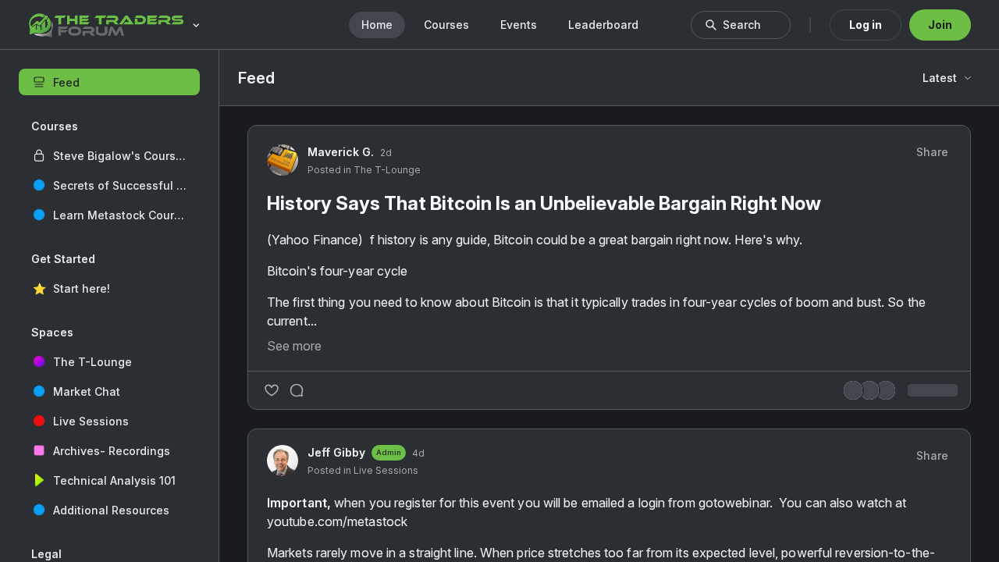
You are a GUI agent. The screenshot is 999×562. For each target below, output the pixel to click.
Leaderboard (603, 24)
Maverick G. (341, 151)
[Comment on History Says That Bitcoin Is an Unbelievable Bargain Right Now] (297, 390)
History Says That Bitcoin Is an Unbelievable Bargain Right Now (544, 203)
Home (377, 24)
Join (940, 24)
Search (742, 24)
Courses (446, 24)
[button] (109, 155)
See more (294, 346)
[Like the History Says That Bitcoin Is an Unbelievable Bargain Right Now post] (272, 390)
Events (518, 24)
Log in (865, 24)
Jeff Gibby (336, 452)
